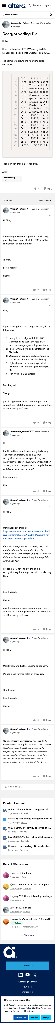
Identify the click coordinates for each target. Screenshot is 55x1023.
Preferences (20, 1017)
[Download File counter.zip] (19, 179)
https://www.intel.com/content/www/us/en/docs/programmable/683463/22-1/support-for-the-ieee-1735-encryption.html (27, 535)
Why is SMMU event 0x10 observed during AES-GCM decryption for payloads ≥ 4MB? (30, 828)
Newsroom (27, 987)
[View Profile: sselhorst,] (6, 887)
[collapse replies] (27, 206)
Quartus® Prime (11, 15)
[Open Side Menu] (4, 5)
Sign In (47, 5)
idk (24, 900)
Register (37, 5)
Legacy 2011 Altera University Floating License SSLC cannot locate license (30, 896)
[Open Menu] (51, 15)
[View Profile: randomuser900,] (6, 922)
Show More (29, 935)
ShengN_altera (18, 209)
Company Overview (27, 982)
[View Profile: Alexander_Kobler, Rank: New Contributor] (6, 24)
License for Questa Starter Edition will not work (30, 919)
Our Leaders (27, 992)
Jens (24, 877)
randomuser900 (30, 927)
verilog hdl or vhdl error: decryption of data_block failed (28, 809)
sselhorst (27, 888)
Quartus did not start (21, 873)
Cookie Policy (25, 1008)
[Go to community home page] (17, 5)
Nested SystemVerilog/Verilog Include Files (30, 818)
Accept (46, 1017)
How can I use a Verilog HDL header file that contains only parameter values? (28, 846)
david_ (24, 822)
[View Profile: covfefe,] (6, 910)
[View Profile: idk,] (6, 898)
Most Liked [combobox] (45, 200)
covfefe (26, 911)
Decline (34, 1017)
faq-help (25, 813)
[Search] (29, 5)
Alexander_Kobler (20, 23)
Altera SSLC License (20, 907)
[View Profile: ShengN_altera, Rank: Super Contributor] (6, 210)
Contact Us (27, 965)
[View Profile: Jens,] (6, 875)
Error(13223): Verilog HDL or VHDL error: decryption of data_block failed (29, 837)
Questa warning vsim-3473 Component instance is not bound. (30, 884)
